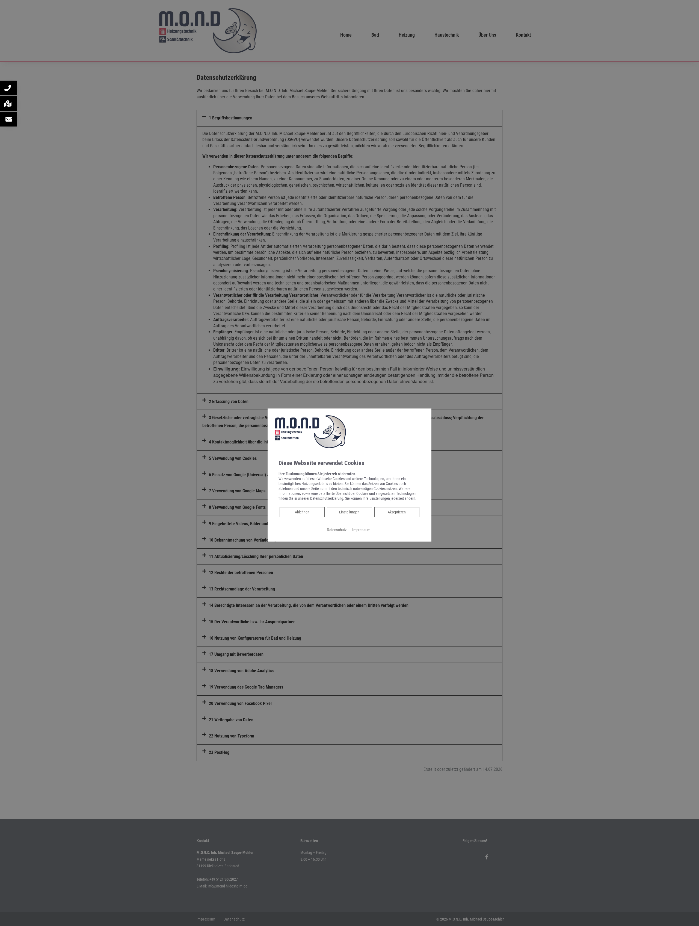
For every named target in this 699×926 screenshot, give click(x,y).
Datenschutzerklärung (326, 498)
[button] (8, 88)
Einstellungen (349, 512)
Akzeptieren (397, 512)
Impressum (361, 529)
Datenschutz (337, 529)
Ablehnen (302, 512)
